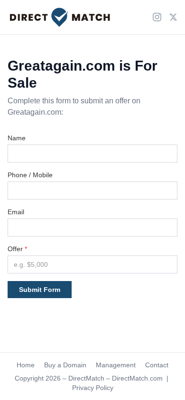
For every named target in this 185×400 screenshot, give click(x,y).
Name (17, 138)
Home (26, 365)
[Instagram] (157, 17)
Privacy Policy (92, 387)
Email (16, 212)
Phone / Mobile (30, 175)
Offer (17, 249)
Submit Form (39, 289)
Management (116, 365)
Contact (156, 365)
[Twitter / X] (173, 17)
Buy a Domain (65, 365)
